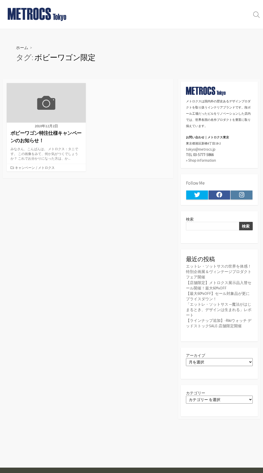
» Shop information (201, 160)
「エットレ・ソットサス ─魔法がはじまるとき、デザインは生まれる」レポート (218, 309)
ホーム (22, 47)
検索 (190, 219)
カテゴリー (195, 392)
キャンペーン (25, 168)
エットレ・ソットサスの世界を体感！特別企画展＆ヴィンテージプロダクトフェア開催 (218, 271)
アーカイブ (195, 355)
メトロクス (46, 168)
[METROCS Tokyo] (37, 14)
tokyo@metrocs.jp (200, 149)
